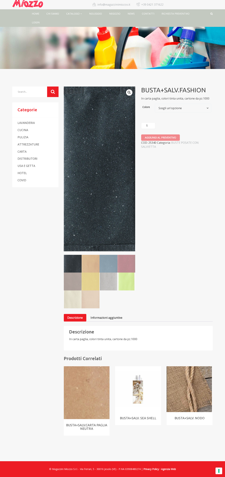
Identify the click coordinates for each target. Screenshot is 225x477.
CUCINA (23, 130)
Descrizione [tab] (75, 318)
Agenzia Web (168, 469)
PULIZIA (23, 137)
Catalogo (73, 13)
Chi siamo (52, 13)
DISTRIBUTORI (27, 159)
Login (36, 22)
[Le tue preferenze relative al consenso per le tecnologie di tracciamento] (219, 471)
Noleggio (95, 13)
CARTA (22, 152)
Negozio (114, 13)
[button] (129, 92)
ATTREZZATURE (28, 144)
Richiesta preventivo (175, 13)
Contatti (148, 13)
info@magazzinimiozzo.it (113, 4)
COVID (22, 180)
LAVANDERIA (26, 123)
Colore (146, 107)
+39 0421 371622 (152, 4)
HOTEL (22, 173)
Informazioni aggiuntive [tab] (106, 318)
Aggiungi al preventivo (160, 137)
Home (35, 13)
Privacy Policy (151, 469)
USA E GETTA (26, 166)
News (131, 13)
